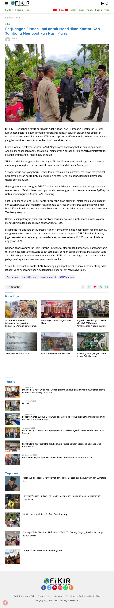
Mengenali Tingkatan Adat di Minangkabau (42, 550)
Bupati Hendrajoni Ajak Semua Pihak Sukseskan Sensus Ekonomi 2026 (57, 457)
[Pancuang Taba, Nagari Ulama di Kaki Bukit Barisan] (93, 341)
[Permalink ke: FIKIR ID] (7, 39)
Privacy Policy (44, 596)
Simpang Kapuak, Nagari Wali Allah (56, 321)
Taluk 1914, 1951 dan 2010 (17, 353)
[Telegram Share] (100, 287)
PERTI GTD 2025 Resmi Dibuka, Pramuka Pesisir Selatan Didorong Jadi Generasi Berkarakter (61, 445)
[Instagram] (60, 587)
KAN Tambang (67, 277)
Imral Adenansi (48, 277)
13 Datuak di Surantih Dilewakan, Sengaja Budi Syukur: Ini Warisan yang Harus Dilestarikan (20, 323)
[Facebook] (43, 587)
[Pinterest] (54, 587)
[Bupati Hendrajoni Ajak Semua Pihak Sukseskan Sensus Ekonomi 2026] (12, 459)
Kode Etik (29, 596)
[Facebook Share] (83, 287)
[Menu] (7, 3)
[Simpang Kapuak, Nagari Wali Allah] (57, 309)
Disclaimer (71, 596)
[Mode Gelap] (102, 3)
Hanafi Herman (29, 277)
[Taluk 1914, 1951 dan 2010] (21, 341)
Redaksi (18, 596)
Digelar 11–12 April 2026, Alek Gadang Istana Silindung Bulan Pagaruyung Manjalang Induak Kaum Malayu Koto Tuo (63, 391)
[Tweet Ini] (89, 287)
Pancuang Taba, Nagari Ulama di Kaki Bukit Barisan (92, 354)
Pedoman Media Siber (90, 596)
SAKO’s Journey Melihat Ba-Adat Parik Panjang (44, 514)
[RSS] (71, 587)
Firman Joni (12, 277)
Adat (7, 24)
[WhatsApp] (65, 587)
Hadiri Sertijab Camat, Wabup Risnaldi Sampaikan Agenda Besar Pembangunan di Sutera (63, 431)
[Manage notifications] (5, 602)
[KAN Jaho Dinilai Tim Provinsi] (57, 341)
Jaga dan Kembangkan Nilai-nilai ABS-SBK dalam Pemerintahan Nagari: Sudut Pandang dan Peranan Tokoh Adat (91, 323)
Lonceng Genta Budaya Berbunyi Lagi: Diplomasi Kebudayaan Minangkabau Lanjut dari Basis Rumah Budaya (63, 418)
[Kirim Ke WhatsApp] (106, 287)
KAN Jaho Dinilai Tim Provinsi (55, 353)
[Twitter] (49, 587)
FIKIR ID (14, 38)
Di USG (25, 403)
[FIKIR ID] (19, 3)
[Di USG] (12, 405)
